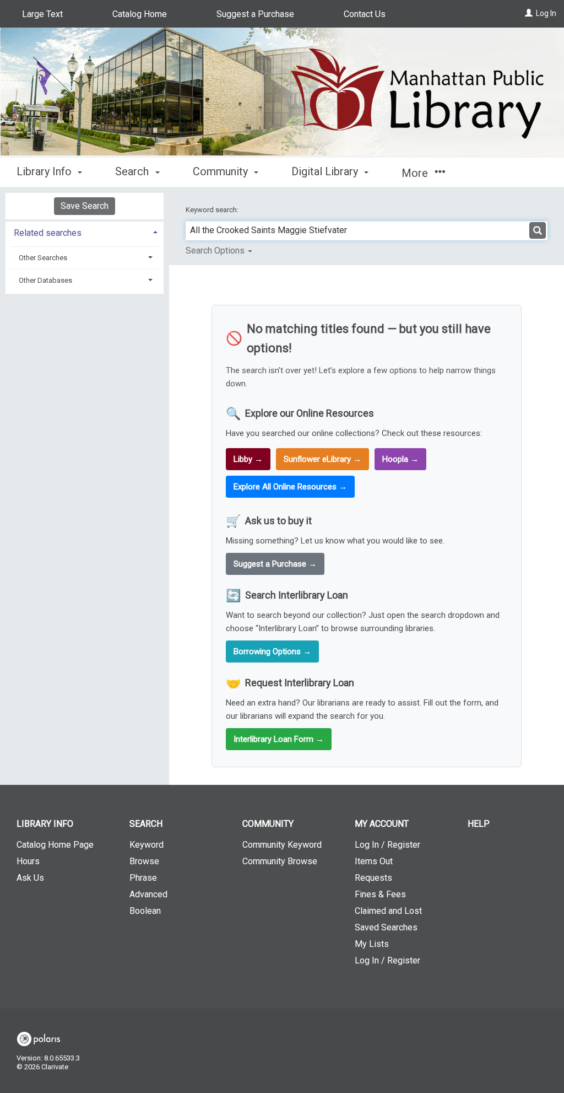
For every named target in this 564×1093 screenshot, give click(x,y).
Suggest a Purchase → (275, 564)
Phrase (143, 878)
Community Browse (279, 861)
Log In (546, 13)
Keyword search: (213, 210)
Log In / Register (387, 844)
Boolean (145, 911)
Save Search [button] (85, 206)
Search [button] (133, 171)
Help (479, 824)
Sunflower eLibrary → (322, 459)
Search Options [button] (216, 250)
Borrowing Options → (272, 651)
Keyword (146, 844)
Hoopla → (400, 459)
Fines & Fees (380, 894)
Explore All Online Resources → (290, 487)
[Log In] (529, 13)
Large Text (42, 14)
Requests (373, 878)
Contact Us (365, 14)
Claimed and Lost (388, 911)
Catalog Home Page (55, 844)
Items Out (374, 861)
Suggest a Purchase (255, 14)
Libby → (248, 459)
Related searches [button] (48, 233)
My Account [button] (382, 824)
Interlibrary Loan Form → (279, 739)
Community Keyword (282, 844)
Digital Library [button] (326, 171)
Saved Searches (386, 927)
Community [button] (222, 171)
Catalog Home (139, 14)
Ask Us (30, 878)
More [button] (416, 173)
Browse (144, 861)
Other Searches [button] (43, 258)
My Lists (372, 944)
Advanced (148, 894)
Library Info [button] (45, 171)
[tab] (85, 231)
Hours (28, 861)
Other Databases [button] (45, 280)
